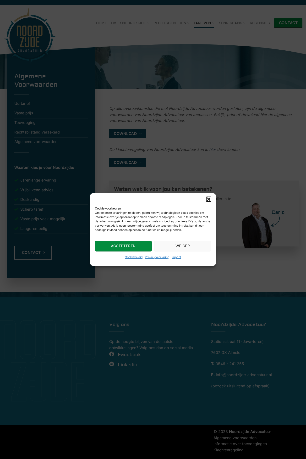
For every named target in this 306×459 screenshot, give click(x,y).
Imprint (176, 257)
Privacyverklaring (157, 257)
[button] (208, 199)
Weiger (182, 246)
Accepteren (123, 246)
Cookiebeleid (133, 257)
